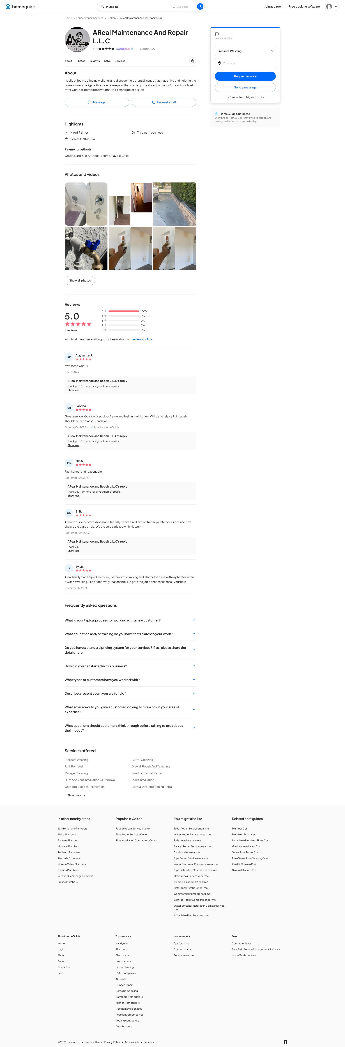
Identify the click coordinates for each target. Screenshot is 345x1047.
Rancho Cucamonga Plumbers (75, 875)
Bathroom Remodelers (129, 996)
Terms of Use (92, 1042)
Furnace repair (124, 984)
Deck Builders (124, 1026)
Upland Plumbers (68, 881)
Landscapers (123, 961)
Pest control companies (129, 1014)
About (68, 60)
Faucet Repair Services (89, 17)
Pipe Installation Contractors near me (195, 870)
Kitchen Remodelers (128, 1002)
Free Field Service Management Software (256, 949)
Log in (61, 949)
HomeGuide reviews (244, 955)
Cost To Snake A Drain (244, 864)
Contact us (64, 967)
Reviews (94, 60)
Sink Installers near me (187, 852)
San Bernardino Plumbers (72, 828)
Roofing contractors (127, 1020)
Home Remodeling (127, 990)
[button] (130, 620)
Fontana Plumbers (68, 840)
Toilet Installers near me (187, 840)
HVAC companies (126, 973)
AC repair (121, 978)
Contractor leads (242, 943)
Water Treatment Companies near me (196, 864)
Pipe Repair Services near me (191, 858)
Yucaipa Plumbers (68, 870)
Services (120, 60)
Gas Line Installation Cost (246, 846)
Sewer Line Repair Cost (245, 852)
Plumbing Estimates (244, 834)
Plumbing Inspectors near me (191, 881)
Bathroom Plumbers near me (191, 887)
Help (60, 973)
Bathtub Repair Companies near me (195, 899)
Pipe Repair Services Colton (132, 834)
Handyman (122, 943)
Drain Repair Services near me (191, 875)
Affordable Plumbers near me (191, 915)
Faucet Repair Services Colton (133, 828)
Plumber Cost (240, 828)
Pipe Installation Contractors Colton (136, 840)
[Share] (192, 60)
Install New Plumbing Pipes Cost (250, 840)
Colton (112, 17)
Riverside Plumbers (69, 858)
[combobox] (134, 6)
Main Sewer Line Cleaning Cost (250, 858)
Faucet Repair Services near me (192, 846)
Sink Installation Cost (244, 870)
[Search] (200, 6)
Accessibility (132, 1042)
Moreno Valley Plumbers (72, 864)
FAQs (107, 60)
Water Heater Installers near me (192, 834)
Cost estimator (182, 949)
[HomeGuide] (21, 6)
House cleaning (125, 967)
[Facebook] (285, 1042)
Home (68, 17)
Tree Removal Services (129, 1008)
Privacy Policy (112, 1042)
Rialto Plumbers (67, 834)
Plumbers (121, 949)
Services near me (184, 955)
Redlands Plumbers (69, 852)
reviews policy (142, 339)
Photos (81, 60)
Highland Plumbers (69, 846)
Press (61, 961)
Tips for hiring (181, 943)
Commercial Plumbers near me (192, 893)
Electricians (122, 955)
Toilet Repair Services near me (191, 828)
